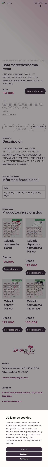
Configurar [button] (24, 459)
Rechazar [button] (24, 454)
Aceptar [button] (24, 449)
